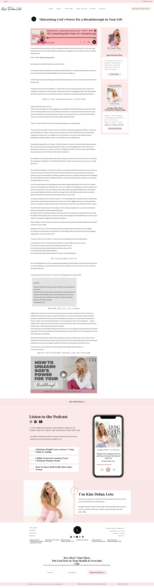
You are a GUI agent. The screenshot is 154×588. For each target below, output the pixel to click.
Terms (80, 584)
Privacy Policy (89, 584)
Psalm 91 (66, 275)
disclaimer (101, 584)
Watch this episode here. (47, 57)
